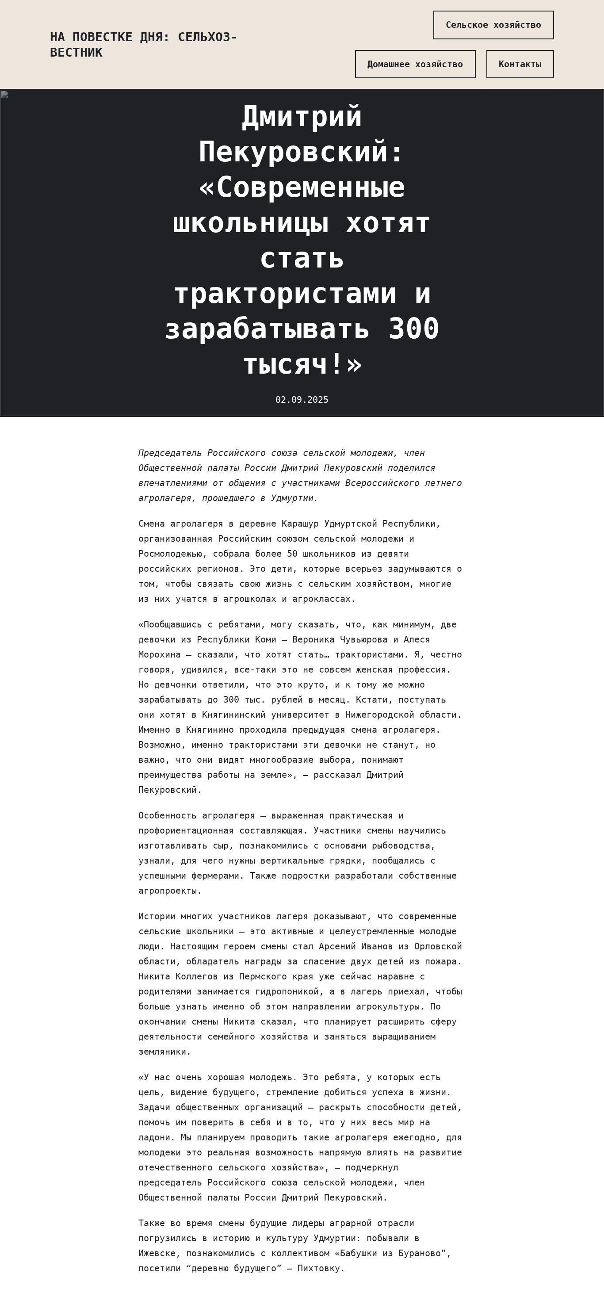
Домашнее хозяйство (415, 64)
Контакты (520, 64)
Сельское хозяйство (493, 24)
